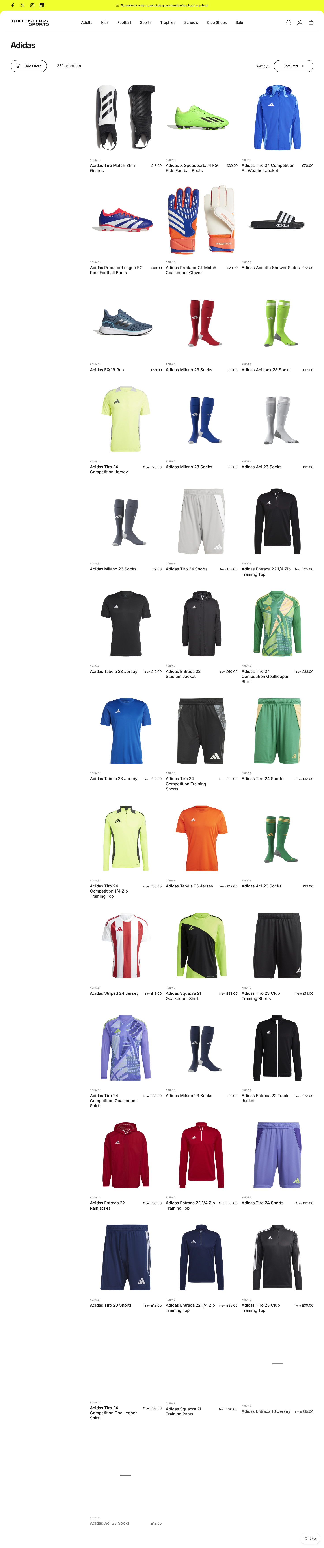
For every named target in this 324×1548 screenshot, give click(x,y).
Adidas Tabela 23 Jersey (113, 671)
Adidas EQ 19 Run (107, 369)
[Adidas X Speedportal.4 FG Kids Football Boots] (202, 117)
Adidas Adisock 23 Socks (266, 369)
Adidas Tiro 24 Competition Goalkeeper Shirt (265, 676)
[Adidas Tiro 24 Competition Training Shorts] (202, 731)
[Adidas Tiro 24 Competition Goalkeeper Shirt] (277, 624)
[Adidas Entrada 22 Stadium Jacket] (202, 624)
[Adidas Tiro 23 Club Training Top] (277, 1257)
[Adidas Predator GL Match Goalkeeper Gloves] (202, 220)
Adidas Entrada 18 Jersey (266, 1407)
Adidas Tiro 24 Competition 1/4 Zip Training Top (109, 891)
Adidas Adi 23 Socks (261, 466)
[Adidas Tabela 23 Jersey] (126, 624)
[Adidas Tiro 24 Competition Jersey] (126, 419)
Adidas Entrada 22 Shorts (190, 1514)
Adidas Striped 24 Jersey (114, 993)
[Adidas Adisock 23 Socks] (277, 322)
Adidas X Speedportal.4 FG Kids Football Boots (192, 168)
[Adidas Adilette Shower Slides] (277, 220)
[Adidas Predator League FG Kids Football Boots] (126, 220)
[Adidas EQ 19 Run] (126, 322)
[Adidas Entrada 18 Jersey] (277, 1360)
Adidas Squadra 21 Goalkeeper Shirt (183, 996)
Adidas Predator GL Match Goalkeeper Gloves (191, 270)
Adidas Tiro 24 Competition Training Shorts (186, 783)
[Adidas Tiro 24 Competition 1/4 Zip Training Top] (126, 838)
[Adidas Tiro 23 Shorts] (126, 1257)
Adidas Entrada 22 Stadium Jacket (183, 674)
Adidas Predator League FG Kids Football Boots (116, 270)
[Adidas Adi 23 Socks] (277, 419)
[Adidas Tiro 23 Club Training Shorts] (277, 946)
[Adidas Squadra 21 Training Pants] (202, 1360)
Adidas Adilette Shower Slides (271, 267)
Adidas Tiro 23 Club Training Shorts (261, 996)
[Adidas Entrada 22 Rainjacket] (126, 1155)
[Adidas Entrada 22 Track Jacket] (277, 1048)
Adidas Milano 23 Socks (189, 369)
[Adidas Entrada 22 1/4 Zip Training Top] (277, 521)
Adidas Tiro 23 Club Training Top (261, 1308)
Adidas (94, 160)
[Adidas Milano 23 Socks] (202, 322)
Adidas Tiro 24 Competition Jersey (109, 469)
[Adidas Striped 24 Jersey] (126, 946)
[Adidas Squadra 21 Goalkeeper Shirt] (202, 946)
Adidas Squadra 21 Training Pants (183, 1410)
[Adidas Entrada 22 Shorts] (202, 1467)
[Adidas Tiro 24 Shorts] (202, 521)
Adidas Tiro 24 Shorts (187, 568)
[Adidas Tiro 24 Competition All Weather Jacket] (277, 117)
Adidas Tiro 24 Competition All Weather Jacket (268, 168)
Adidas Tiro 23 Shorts (111, 1305)
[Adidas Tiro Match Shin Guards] (126, 117)
